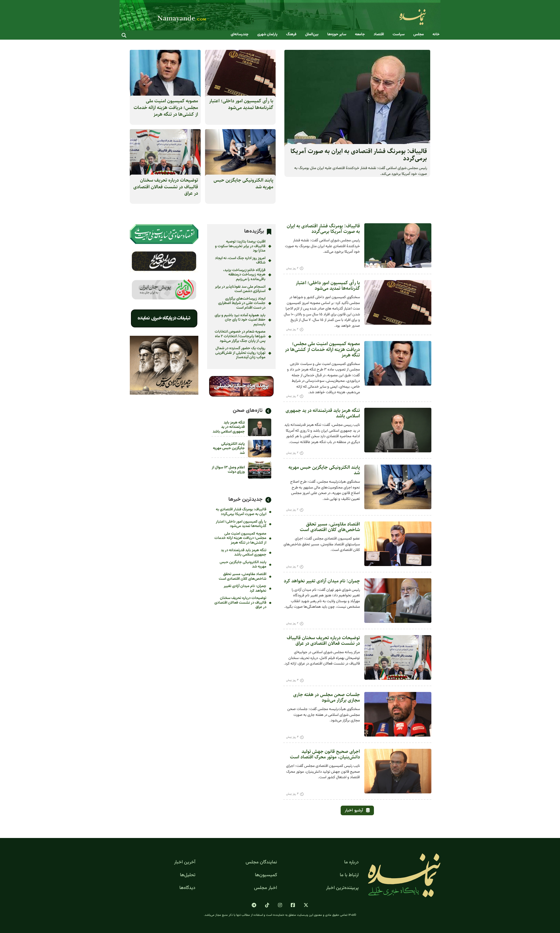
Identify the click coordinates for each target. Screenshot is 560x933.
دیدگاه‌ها (187, 888)
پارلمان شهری (267, 34)
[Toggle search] (124, 35)
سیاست (399, 34)
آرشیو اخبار (354, 810)
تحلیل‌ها (187, 875)
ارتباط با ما (349, 875)
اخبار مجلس (265, 888)
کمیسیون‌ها (266, 875)
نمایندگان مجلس (261, 862)
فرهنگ (291, 34)
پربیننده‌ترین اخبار (342, 888)
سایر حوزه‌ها (336, 34)
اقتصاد (379, 34)
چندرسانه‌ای (240, 34)
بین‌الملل (311, 34)
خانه (436, 34)
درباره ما (351, 862)
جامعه (360, 34)
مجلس (418, 34)
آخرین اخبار (184, 862)
